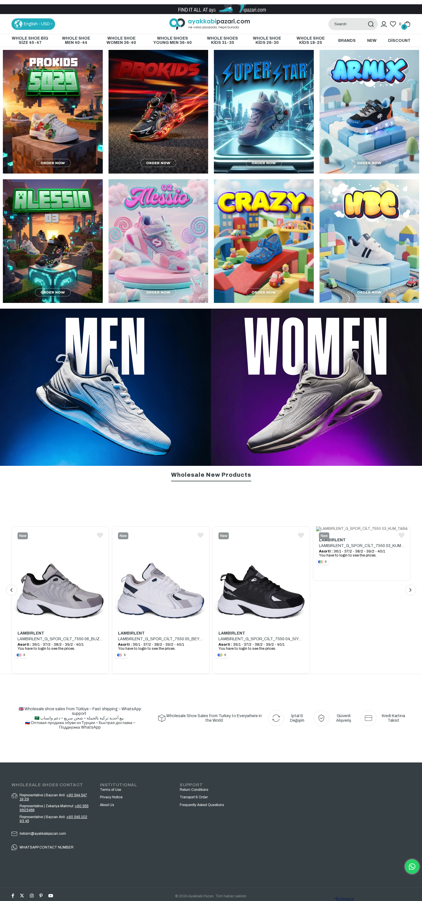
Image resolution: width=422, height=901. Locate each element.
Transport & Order (194, 797)
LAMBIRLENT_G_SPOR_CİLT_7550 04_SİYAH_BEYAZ (161, 639)
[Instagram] (32, 896)
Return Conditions (194, 790)
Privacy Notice (111, 797)
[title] (53, 241)
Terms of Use (110, 790)
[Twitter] (22, 896)
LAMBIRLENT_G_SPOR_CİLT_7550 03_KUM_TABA (261, 546)
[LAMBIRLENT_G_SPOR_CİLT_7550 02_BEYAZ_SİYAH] (361, 529)
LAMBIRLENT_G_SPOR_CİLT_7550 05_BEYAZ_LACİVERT (60, 639)
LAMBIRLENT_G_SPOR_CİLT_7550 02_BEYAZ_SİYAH (361, 545)
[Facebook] (12, 896)
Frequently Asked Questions (202, 805)
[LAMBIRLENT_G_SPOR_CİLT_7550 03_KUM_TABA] (261, 529)
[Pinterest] (40, 896)
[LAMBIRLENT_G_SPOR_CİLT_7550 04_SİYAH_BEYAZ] (160, 575)
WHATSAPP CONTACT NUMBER (46, 847)
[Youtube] (50, 896)
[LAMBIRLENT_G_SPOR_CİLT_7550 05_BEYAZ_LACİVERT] (60, 575)
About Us (107, 805)
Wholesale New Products (211, 475)
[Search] (371, 24)
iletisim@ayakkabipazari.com (43, 834)
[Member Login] (384, 24)
